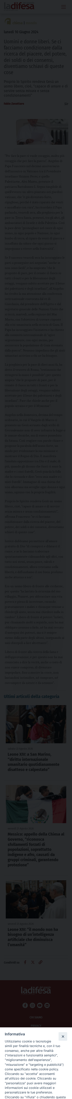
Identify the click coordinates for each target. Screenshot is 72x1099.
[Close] (63, 1036)
